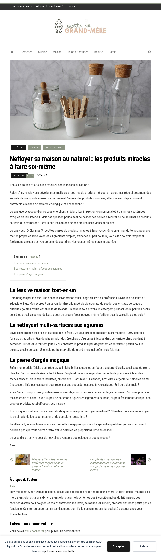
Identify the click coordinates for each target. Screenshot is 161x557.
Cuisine (42, 52)
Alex (44, 175)
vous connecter (34, 531)
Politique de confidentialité (49, 6)
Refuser (145, 546)
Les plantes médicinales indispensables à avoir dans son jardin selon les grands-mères (107, 465)
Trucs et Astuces (77, 52)
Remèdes (26, 52)
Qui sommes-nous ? (22, 6)
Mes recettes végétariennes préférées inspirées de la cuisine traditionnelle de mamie (49, 465)
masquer (34, 256)
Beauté (98, 52)
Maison (57, 52)
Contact (71, 6)
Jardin (112, 52)
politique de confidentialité (59, 551)
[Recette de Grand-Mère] (12, 52)
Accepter (118, 546)
